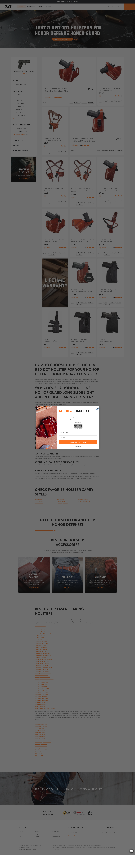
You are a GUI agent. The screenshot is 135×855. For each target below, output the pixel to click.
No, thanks (78, 446)
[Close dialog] (97, 408)
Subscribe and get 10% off (78, 442)
